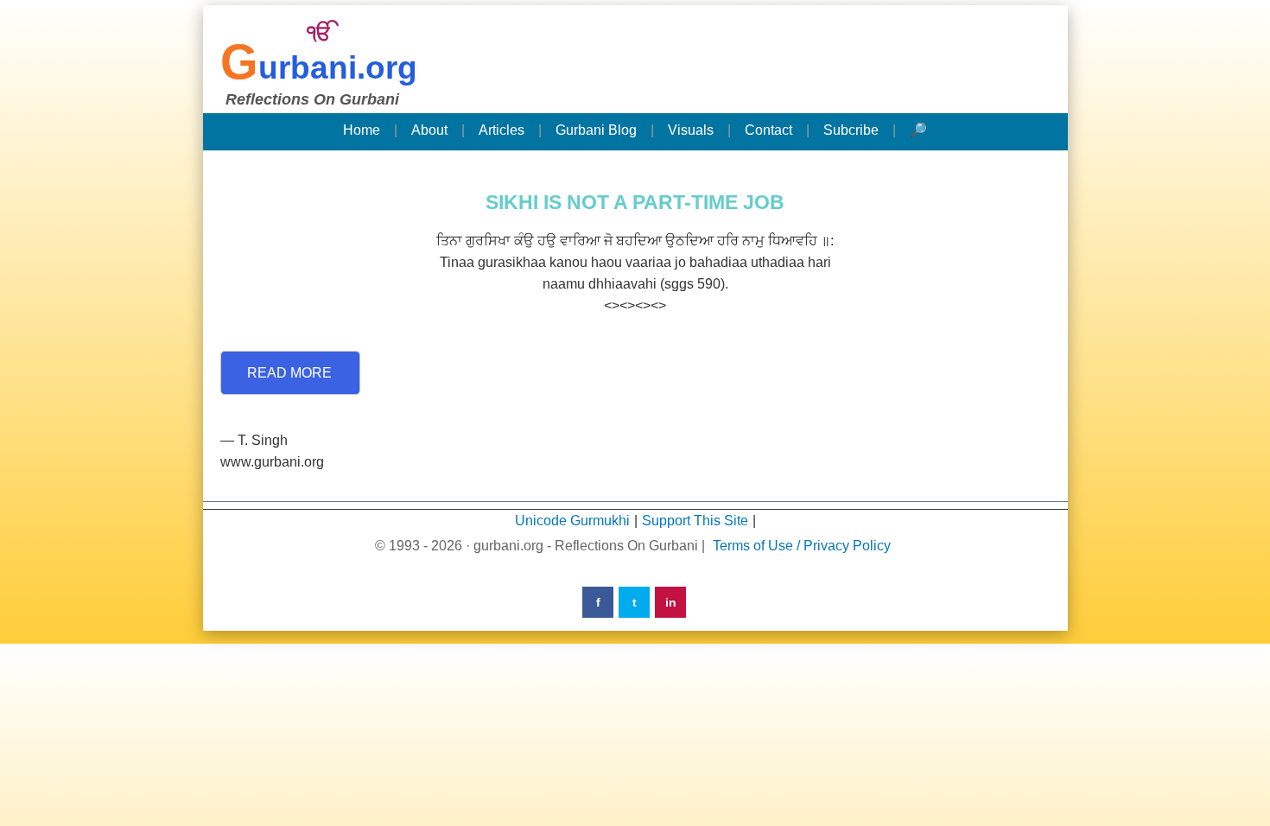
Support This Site (695, 520)
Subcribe (851, 130)
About (429, 130)
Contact (768, 130)
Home (361, 130)
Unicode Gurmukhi (572, 520)
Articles (501, 130)
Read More (289, 372)
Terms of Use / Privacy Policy (802, 545)
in (670, 602)
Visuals (691, 130)
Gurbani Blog (596, 130)
